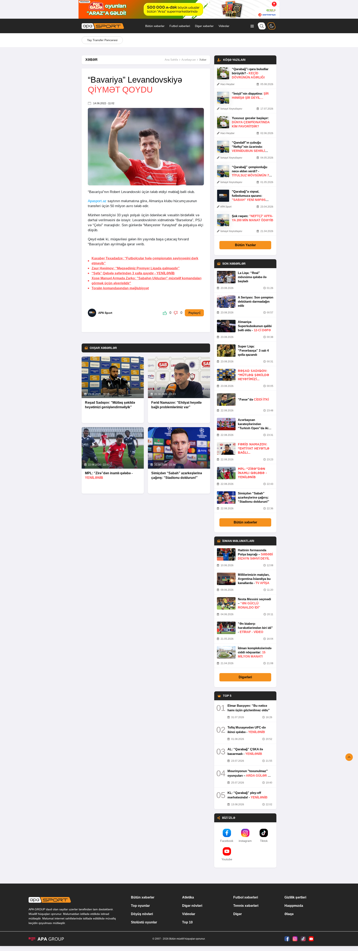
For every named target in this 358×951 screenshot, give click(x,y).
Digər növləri (192, 905)
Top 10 (187, 922)
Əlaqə (289, 914)
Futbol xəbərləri (179, 26)
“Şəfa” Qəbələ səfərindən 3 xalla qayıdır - (133, 273)
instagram (245, 840)
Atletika (188, 897)
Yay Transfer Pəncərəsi (102, 40)
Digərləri (245, 677)
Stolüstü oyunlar (144, 922)
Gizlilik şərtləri (295, 897)
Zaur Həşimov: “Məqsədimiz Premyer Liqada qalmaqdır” (136, 268)
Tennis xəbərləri (245, 905)
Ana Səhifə (171, 59)
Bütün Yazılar (245, 245)
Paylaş (193, 312)
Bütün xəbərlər (154, 26)
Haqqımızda (293, 905)
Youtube (226, 859)
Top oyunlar (140, 905)
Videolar (224, 26)
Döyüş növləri (142, 914)
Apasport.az (97, 201)
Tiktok (264, 840)
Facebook (227, 840)
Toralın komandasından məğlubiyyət (120, 288)
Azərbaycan (188, 59)
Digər (237, 914)
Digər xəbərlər (204, 26)
